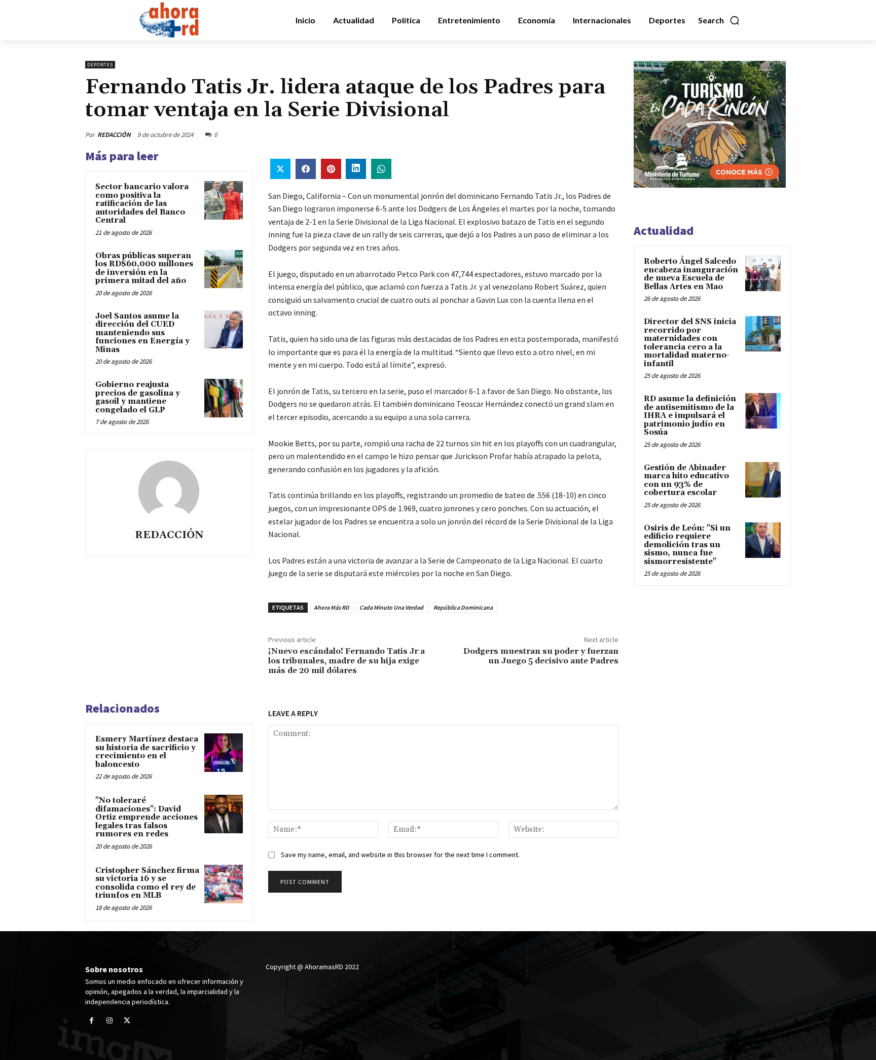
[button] (719, 20)
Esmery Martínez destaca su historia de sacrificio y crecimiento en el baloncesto (146, 751)
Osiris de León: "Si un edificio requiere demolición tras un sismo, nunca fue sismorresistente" (687, 545)
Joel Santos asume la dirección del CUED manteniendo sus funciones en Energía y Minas (142, 333)
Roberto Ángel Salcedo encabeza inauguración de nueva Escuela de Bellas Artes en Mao (691, 274)
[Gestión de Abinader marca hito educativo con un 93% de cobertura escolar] (763, 480)
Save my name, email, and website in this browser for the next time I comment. (400, 854)
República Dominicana (463, 607)
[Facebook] (91, 1020)
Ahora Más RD (331, 607)
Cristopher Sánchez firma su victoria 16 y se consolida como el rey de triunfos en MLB (147, 883)
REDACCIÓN (114, 134)
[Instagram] (109, 1020)
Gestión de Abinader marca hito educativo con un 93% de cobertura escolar (686, 480)
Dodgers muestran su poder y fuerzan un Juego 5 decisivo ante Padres (540, 656)
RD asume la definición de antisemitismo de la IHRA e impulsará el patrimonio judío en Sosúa (690, 415)
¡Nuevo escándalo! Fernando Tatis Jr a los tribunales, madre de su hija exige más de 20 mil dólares (346, 661)
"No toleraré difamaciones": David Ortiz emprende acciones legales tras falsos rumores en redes (146, 817)
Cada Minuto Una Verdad (391, 607)
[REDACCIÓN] (168, 491)
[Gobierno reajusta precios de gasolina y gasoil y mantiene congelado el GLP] (223, 398)
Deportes (100, 64)
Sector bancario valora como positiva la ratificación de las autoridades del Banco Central (142, 203)
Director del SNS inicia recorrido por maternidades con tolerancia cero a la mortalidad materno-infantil (690, 343)
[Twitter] (127, 1020)
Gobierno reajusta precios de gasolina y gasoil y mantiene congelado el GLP (137, 397)
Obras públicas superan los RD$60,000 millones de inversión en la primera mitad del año (144, 268)
